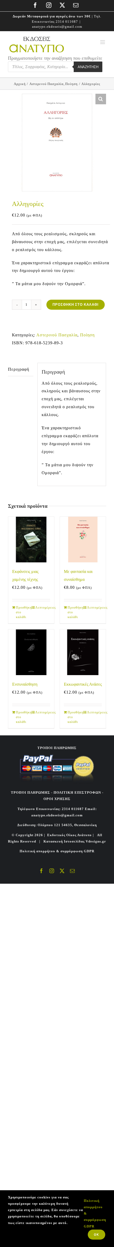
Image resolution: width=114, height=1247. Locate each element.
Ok (96, 1234)
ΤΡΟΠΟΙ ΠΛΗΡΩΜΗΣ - (31, 792)
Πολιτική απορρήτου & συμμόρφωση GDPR (57, 851)
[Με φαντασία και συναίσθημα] (83, 539)
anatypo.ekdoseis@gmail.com (57, 27)
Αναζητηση (88, 67)
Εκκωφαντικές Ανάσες (83, 684)
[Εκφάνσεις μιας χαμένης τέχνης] (31, 539)
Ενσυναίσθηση (24, 684)
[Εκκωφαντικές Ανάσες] (83, 652)
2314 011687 (67, 21)
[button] (100, 99)
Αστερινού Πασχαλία (56, 335)
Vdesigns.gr (96, 841)
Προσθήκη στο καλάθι (75, 305)
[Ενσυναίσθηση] (31, 652)
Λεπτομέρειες (42, 607)
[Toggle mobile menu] (103, 42)
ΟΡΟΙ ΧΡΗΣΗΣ (57, 799)
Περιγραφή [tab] (18, 369)
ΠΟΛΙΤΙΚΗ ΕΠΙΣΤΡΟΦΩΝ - (78, 792)
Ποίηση (87, 335)
